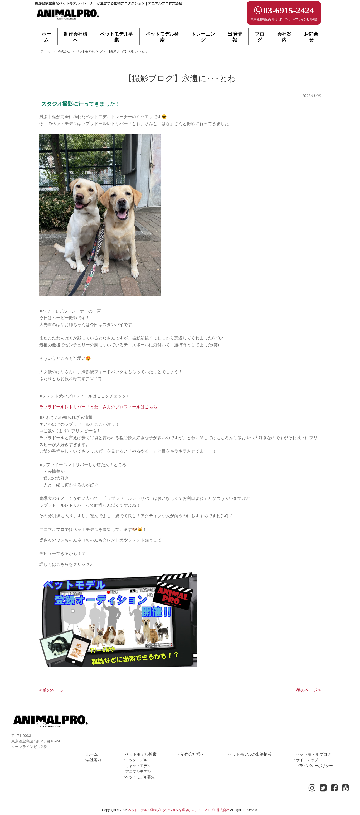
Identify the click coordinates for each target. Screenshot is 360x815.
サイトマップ (307, 760)
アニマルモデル (138, 771)
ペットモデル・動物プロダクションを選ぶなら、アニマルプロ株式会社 (178, 810)
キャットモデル (138, 766)
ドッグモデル (136, 760)
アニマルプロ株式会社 (55, 51)
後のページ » (308, 690)
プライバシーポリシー (314, 766)
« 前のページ (51, 690)
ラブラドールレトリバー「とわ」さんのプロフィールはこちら (98, 407)
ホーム (92, 754)
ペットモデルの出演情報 (250, 754)
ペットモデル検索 (141, 754)
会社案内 (93, 760)
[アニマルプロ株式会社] (68, 21)
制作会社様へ (192, 754)
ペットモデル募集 (140, 777)
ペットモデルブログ (89, 51)
